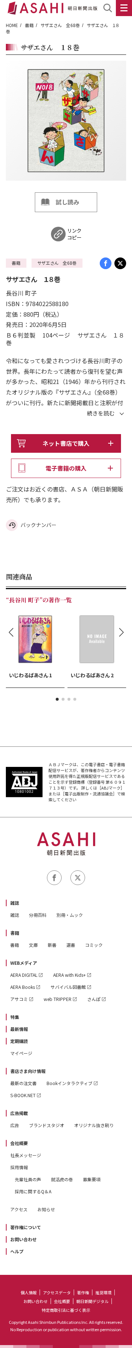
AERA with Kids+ (69, 975)
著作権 (83, 1292)
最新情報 (19, 1029)
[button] (57, 699)
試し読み (67, 201)
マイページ (21, 1053)
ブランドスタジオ (46, 1125)
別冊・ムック (69, 915)
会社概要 (19, 1143)
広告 (14, 1125)
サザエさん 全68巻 (60, 25)
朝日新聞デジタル (92, 1301)
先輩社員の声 (28, 1179)
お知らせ (46, 1209)
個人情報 (29, 1292)
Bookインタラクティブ (69, 1083)
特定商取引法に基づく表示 (66, 1310)
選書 (70, 945)
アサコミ (19, 999)
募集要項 (91, 1179)
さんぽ (93, 999)
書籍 (29, 25)
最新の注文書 (23, 1083)
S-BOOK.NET (23, 1095)
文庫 (33, 945)
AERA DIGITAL (23, 975)
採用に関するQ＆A (33, 1191)
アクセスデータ (57, 1292)
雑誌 (14, 903)
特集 (14, 1017)
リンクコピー (74, 234)
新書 (52, 945)
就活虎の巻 (62, 1179)
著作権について (25, 1227)
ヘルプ (16, 1251)
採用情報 (19, 1167)
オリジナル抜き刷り (94, 1125)
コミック (94, 945)
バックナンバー (38, 524)
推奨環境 (103, 1292)
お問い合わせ (23, 1239)
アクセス (18, 1209)
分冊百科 (38, 915)
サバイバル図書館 (68, 987)
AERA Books (22, 987)
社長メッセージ (25, 1155)
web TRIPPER (58, 999)
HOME (12, 25)
